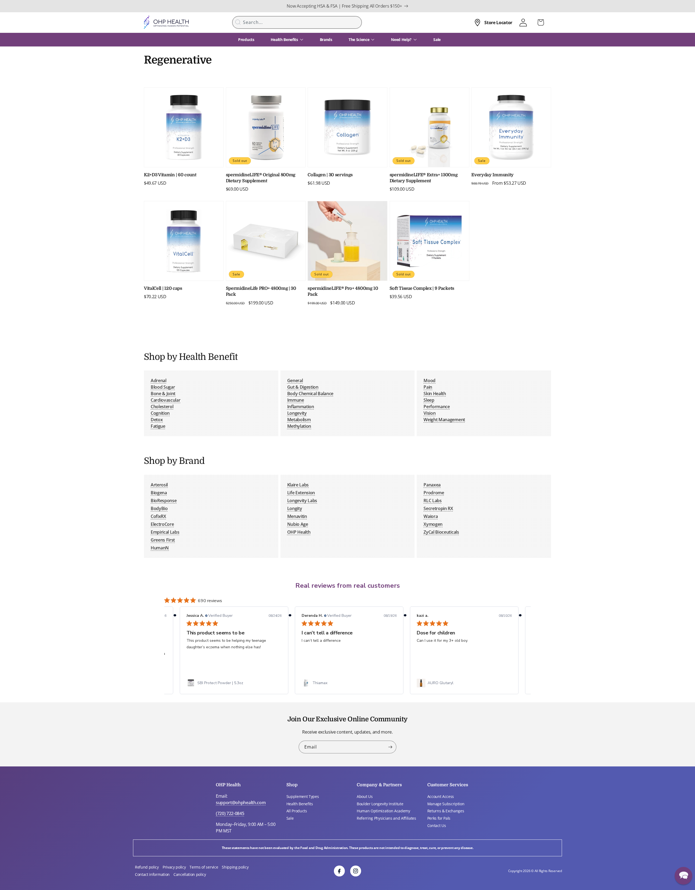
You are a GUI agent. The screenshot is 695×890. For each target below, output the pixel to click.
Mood (429, 380)
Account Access (440, 796)
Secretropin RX (438, 508)
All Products (296, 810)
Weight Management (444, 420)
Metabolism (299, 420)
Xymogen (433, 524)
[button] (683, 876)
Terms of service (203, 867)
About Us (364, 796)
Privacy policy (174, 867)
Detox (157, 420)
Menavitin (297, 516)
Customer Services (447, 784)
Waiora (431, 516)
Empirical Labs (165, 532)
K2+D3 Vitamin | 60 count (170, 174)
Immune (295, 400)
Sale (290, 818)
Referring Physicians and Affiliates (386, 818)
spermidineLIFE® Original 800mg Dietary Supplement (260, 177)
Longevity (297, 413)
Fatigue (158, 426)
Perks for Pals (439, 818)
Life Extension (301, 493)
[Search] (238, 22)
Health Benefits (299, 803)
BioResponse (163, 501)
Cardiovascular (166, 400)
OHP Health (299, 532)
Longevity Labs (302, 501)
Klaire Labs (298, 485)
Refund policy (147, 867)
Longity (294, 508)
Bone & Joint (163, 394)
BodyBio (159, 508)
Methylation (299, 426)
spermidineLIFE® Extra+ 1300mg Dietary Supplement (424, 177)
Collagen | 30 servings (330, 174)
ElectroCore (162, 524)
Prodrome (434, 493)
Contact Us (436, 825)
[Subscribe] (390, 747)
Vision (429, 413)
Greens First (163, 540)
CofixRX (158, 516)
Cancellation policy (189, 874)
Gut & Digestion (302, 387)
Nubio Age (297, 524)
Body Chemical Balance (310, 394)
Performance (437, 407)
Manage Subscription (446, 803)
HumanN (160, 548)
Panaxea (432, 485)
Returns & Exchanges (445, 810)
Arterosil (159, 485)
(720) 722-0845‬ (230, 813)
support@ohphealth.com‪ (241, 803)
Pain (428, 387)
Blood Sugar (163, 387)
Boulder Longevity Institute (380, 803)
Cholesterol (162, 407)
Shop (292, 784)
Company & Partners (379, 784)
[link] (234, 683)
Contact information (152, 874)
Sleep (429, 400)
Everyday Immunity (492, 174)
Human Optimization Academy (383, 810)
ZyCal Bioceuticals (441, 532)
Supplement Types (302, 796)
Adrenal (158, 380)
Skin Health (435, 394)
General (295, 380)
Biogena (159, 493)
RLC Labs (432, 501)
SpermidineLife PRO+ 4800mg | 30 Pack (261, 291)
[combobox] (297, 22)
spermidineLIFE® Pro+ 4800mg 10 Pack (343, 291)
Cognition (160, 413)
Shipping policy (235, 867)
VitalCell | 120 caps (163, 288)
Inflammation (300, 407)
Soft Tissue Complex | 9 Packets (422, 288)
